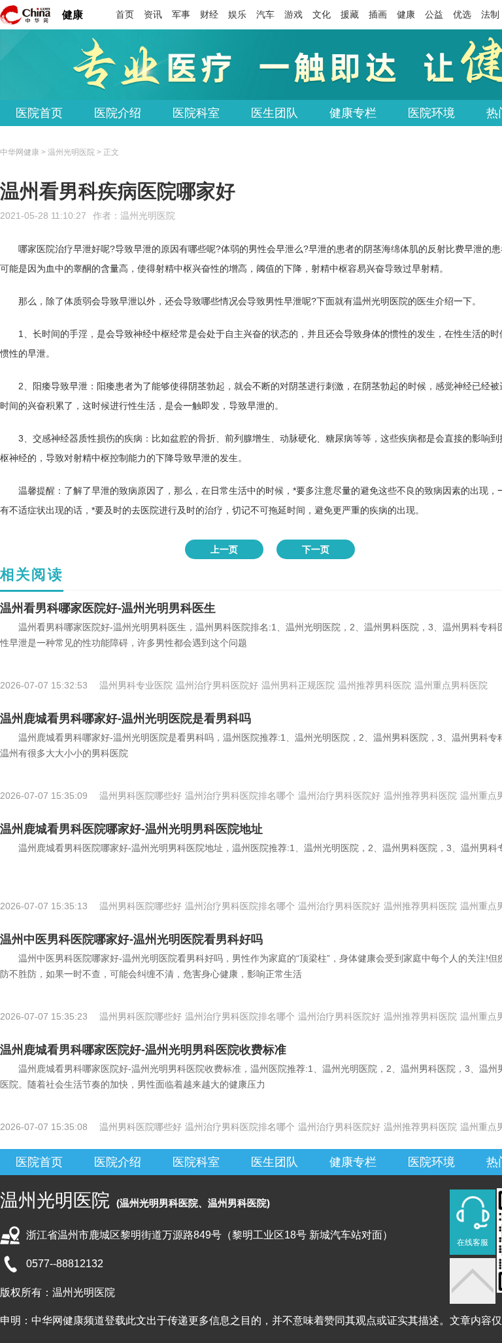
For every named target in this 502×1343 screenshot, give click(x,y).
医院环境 (431, 113)
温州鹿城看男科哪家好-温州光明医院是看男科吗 (125, 718)
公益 (434, 14)
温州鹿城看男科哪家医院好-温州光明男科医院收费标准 (143, 1049)
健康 (72, 14)
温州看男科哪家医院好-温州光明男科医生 (108, 608)
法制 (490, 14)
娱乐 (237, 14)
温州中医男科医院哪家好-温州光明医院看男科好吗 (131, 939)
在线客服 (472, 1242)
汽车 (265, 14)
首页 (125, 14)
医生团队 (274, 113)
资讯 (153, 14)
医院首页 (39, 113)
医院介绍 (117, 113)
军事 (181, 14)
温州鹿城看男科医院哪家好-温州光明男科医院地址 (131, 828)
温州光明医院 (147, 215)
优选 (462, 14)
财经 (209, 14)
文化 (321, 14)
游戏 (293, 14)
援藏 (350, 14)
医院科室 (196, 113)
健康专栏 (352, 113)
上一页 (224, 549)
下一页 (315, 549)
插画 (378, 14)
